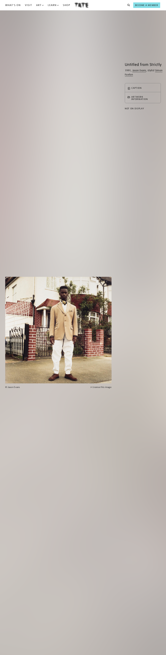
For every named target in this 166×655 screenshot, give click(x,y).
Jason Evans (139, 70)
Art (39, 5)
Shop (66, 5)
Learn (52, 5)
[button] (127, 5)
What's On (13, 5)
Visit (28, 5)
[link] (46, 387)
